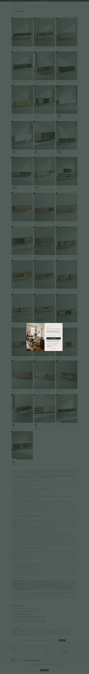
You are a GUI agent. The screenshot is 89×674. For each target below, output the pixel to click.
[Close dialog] (61, 324)
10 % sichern (53, 338)
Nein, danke (53, 348)
